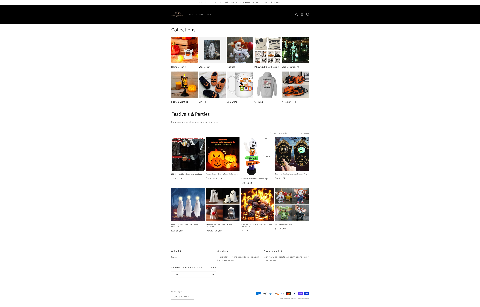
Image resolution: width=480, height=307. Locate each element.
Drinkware (232, 101)
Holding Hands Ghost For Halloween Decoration (184, 225)
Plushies (231, 66)
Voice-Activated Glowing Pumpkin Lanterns (222, 174)
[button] (296, 14)
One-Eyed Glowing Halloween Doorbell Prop (291, 174)
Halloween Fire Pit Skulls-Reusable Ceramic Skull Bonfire (256, 225)
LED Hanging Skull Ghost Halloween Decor (186, 174)
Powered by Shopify (303, 298)
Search (174, 257)
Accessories (288, 101)
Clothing (258, 101)
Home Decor (177, 66)
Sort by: (273, 133)
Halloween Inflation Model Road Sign (254, 179)
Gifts (201, 101)
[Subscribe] (213, 274)
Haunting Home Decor (290, 298)
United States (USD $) (181, 297)
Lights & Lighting (179, 101)
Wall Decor (204, 66)
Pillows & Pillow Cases (265, 66)
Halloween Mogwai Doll (283, 224)
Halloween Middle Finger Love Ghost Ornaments (219, 225)
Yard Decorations (290, 66)
